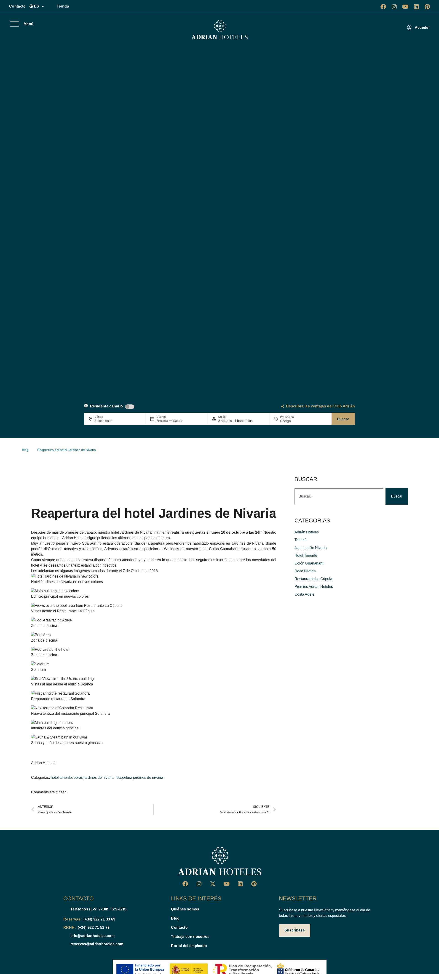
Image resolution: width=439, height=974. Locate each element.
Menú (28, 24)
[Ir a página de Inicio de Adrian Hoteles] (219, 30)
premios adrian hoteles (313, 587)
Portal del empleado (189, 946)
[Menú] (14, 24)
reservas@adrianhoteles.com (96, 944)
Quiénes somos (185, 909)
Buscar (343, 419)
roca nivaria (305, 571)
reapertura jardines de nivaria (139, 777)
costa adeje (304, 594)
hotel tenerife (61, 777)
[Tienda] (51, 6)
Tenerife (301, 540)
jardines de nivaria (310, 548)
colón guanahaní (308, 563)
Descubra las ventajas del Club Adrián (320, 406)
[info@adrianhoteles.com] (65, 936)
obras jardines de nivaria (94, 777)
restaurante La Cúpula (313, 579)
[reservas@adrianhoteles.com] (65, 944)
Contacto (17, 6)
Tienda (63, 6)
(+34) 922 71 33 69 (99, 919)
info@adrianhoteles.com (92, 936)
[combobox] (339, 496)
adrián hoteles (306, 532)
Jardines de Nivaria (136, 532)
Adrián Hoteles (74, 538)
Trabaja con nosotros (190, 937)
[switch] (129, 406)
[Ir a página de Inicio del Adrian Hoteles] (219, 861)
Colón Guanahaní (223, 549)
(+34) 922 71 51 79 (94, 927)
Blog (175, 918)
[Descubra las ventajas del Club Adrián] (282, 406)
